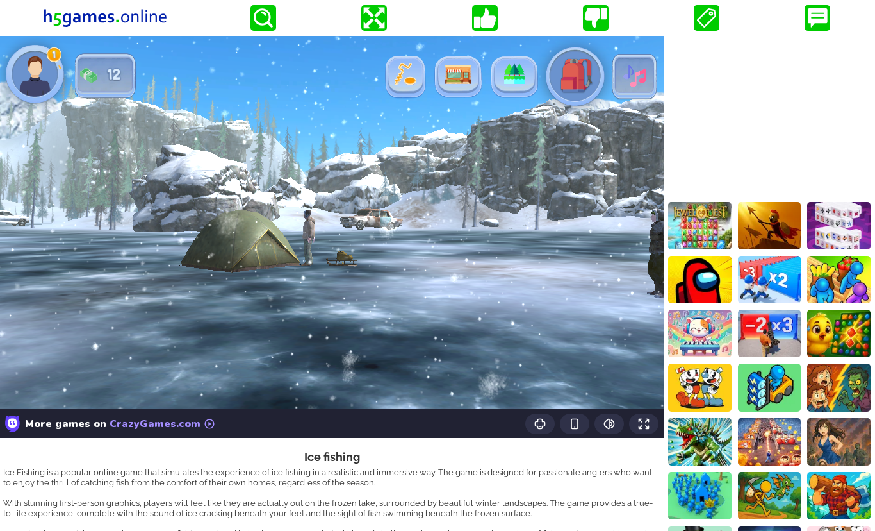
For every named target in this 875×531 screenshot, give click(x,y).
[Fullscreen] (374, 18)
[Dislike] (596, 18)
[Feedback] (817, 18)
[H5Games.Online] (105, 18)
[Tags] (706, 18)
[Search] (263, 18)
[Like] (485, 18)
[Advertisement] (769, 116)
